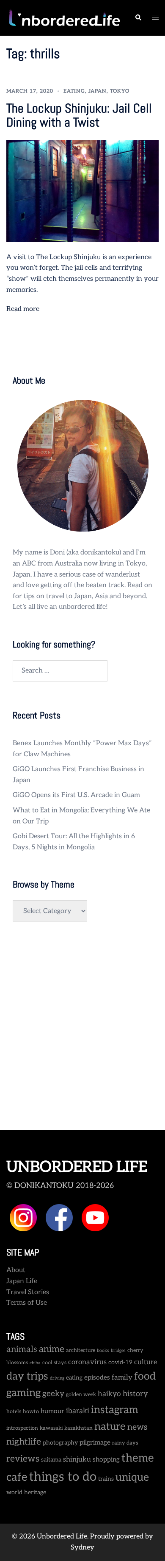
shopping (106, 1460)
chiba (35, 1363)
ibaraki (77, 1410)
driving (57, 1378)
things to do (62, 1477)
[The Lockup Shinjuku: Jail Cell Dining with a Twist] (82, 191)
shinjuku (77, 1459)
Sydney (82, 1548)
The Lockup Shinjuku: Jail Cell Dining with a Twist (79, 115)
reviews (22, 1459)
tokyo (119, 91)
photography (60, 1442)
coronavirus (87, 1362)
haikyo (109, 1393)
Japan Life (21, 1281)
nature (110, 1426)
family (122, 1377)
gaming (23, 1393)
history (135, 1393)
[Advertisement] (82, 1030)
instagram (114, 1410)
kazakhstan (78, 1428)
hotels (13, 1411)
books (103, 1350)
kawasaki (51, 1428)
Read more (22, 309)
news (137, 1427)
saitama (51, 1459)
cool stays (54, 1363)
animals (21, 1349)
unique (132, 1477)
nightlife (23, 1442)
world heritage (26, 1492)
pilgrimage (95, 1443)
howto (31, 1411)
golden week (81, 1394)
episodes (97, 1378)
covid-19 (120, 1362)
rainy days (125, 1443)
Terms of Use (26, 1303)
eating (74, 91)
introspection (22, 1428)
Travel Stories (27, 1292)
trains (106, 1478)
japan (97, 91)
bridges (118, 1350)
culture (145, 1362)
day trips (27, 1376)
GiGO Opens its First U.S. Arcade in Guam (76, 795)
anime (51, 1349)
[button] (138, 17)
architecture (80, 1350)
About (15, 1270)
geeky (53, 1394)
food (145, 1376)
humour (52, 1411)
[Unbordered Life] (64, 18)
